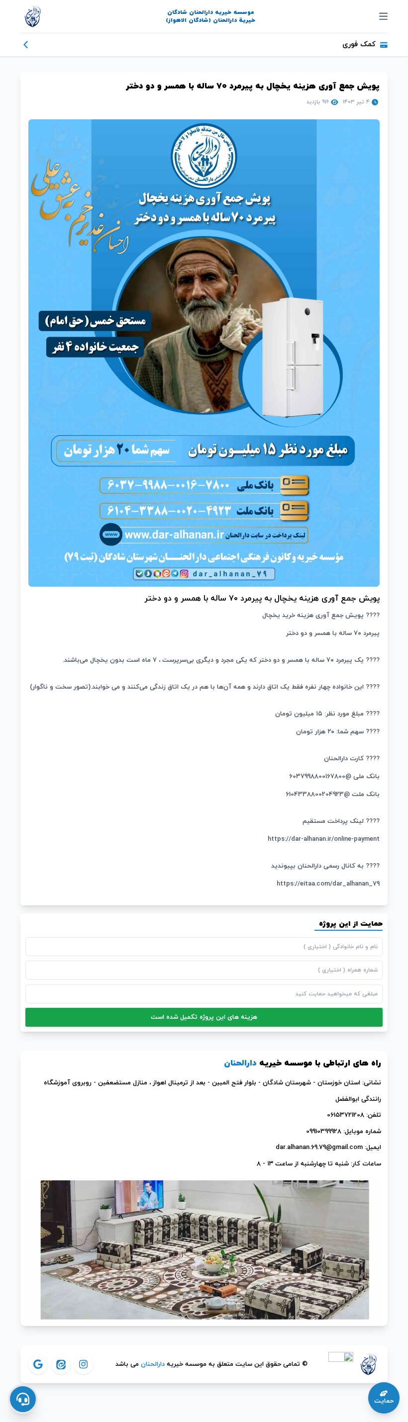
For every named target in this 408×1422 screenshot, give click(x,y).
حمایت (384, 1401)
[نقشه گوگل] (204, 1250)
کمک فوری (359, 44)
